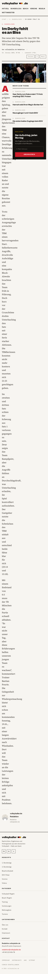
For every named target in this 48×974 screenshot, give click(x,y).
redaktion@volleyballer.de (11, 950)
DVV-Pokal (5, 875)
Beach (25, 9)
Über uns (5, 925)
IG (8, 851)
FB (4, 851)
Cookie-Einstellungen (10, 964)
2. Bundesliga (6, 867)
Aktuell (5, 9)
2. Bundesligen (15, 19)
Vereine (33, 9)
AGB (25, 960)
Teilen (30, 56)
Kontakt (4, 929)
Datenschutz (16, 960)
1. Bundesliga (6, 863)
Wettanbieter (8, 13)
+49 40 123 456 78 (8, 952)
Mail (43, 56)
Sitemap (32, 960)
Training (4, 902)
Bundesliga (16, 9)
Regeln (42, 9)
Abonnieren (29, 154)
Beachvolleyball (7, 871)
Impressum (6, 933)
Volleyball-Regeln (8, 894)
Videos (4, 883)
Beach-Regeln (7, 898)
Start (4, 19)
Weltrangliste (6, 910)
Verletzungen (6, 906)
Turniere (5, 914)
